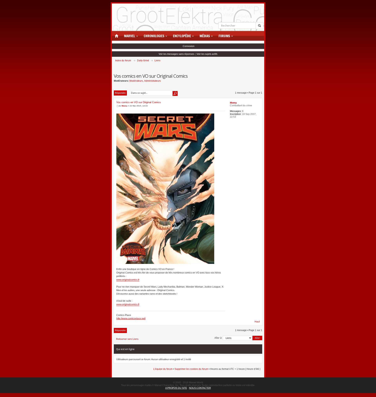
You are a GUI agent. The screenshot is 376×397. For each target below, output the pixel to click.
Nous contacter (200, 388)
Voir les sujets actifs (207, 54)
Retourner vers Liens (127, 339)
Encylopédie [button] (182, 36)
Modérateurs (136, 80)
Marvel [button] (130, 36)
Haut (257, 321)
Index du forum (123, 60)
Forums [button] (225, 36)
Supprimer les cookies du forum (191, 369)
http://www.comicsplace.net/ (131, 318)
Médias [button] (205, 36)
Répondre (120, 93)
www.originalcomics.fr (127, 279)
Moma (124, 106)
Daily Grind (143, 60)
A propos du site (176, 388)
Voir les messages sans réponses (176, 54)
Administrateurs (152, 80)
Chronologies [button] (154, 36)
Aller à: (218, 337)
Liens (157, 60)
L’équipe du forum (163, 369)
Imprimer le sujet (262, 66)
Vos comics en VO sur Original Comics (138, 102)
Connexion (188, 46)
